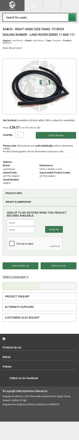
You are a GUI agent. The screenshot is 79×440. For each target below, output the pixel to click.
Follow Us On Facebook (24, 378)
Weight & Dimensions (18, 201)
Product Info (14, 193)
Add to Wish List (20, 265)
